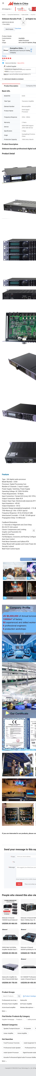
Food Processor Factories (12, 1043)
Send (19, 884)
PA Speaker (27, 1028)
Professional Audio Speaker (12, 1048)
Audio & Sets (25, 14)
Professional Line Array (9, 1000)
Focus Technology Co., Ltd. (25, 1068)
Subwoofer (23, 1000)
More (4, 1061)
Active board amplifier (9, 1007)
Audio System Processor (11, 1052)
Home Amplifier (22, 1033)
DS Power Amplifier (26, 1004)
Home (3, 14)
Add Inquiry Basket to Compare (14, 79)
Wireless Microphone (26, 1007)
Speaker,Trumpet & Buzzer (12, 1028)
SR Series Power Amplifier (10, 1004)
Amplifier (32, 14)
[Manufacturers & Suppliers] (18, 3)
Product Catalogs (30, 996)
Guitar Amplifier (8, 1033)
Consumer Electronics (13, 14)
